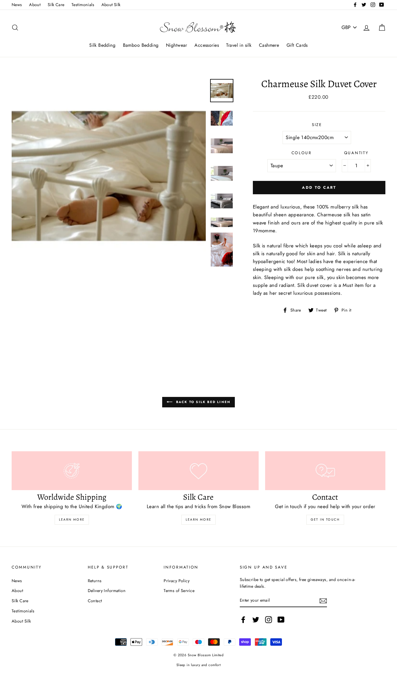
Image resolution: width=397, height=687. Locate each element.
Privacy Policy (176, 581)
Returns (95, 581)
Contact (95, 601)
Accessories (206, 45)
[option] (109, 176)
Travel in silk (238, 45)
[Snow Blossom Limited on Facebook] (243, 619)
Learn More (72, 519)
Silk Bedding (102, 45)
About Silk (111, 5)
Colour (302, 153)
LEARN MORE (198, 519)
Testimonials (82, 5)
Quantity (356, 153)
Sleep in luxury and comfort (198, 664)
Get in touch (325, 519)
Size (317, 124)
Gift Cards (297, 45)
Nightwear (176, 45)
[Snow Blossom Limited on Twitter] (255, 619)
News (17, 5)
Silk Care (56, 5)
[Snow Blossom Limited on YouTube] (281, 619)
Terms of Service (179, 591)
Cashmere (269, 45)
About (34, 5)
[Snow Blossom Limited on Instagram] (268, 619)
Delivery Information (107, 591)
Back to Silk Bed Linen (203, 401)
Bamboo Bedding (141, 45)
